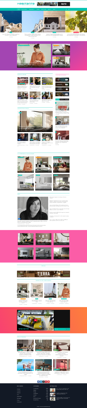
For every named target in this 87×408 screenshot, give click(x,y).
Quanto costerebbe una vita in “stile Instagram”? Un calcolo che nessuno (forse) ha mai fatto (35, 87)
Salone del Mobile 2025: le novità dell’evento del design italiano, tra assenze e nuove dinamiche (61, 127)
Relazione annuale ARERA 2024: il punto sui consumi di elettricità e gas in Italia (59, 213)
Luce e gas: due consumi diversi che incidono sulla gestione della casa (23, 301)
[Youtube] (48, 382)
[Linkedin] (41, 382)
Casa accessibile (20, 45)
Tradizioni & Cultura (21, 83)
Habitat (32, 83)
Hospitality (76, 32)
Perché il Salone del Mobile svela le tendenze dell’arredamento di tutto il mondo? (61, 354)
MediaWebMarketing (47, 406)
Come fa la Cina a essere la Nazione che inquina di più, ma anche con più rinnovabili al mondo (47, 87)
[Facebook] (38, 382)
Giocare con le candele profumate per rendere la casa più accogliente (47, 143)
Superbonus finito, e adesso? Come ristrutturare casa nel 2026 (64, 301)
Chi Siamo (18, 389)
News (19, 139)
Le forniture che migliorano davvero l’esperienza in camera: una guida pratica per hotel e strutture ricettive (76, 35)
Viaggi (19, 369)
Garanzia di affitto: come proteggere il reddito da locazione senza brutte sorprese (50, 301)
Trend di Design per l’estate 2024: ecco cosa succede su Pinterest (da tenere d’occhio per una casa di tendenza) (22, 101)
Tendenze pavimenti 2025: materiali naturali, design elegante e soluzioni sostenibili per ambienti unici (43, 373)
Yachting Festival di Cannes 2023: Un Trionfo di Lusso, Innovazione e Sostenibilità (32, 35)
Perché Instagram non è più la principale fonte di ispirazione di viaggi (25, 373)
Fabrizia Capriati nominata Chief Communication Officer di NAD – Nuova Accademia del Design (32, 222)
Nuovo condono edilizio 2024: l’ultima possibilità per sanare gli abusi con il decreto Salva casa (59, 220)
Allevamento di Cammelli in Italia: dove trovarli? (46, 101)
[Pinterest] (46, 382)
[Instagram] (43, 382)
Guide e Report (19, 396)
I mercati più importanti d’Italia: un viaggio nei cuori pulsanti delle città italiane (22, 86)
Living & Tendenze (38, 369)
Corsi (18, 394)
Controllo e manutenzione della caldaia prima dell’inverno (36, 301)
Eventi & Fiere (11, 32)
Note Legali (19, 398)
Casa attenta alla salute (58, 157)
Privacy (18, 400)
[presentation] (0, 24)
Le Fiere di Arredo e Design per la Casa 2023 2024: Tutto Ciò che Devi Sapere (54, 35)
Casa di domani (56, 45)
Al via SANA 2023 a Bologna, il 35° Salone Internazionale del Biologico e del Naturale (11, 35)
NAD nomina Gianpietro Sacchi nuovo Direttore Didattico (21, 143)
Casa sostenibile (26, 45)
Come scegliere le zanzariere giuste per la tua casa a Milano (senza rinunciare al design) (35, 143)
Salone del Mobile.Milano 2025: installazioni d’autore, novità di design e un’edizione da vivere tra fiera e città (62, 112)
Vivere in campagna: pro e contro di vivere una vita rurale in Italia (34, 101)
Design (20, 112)
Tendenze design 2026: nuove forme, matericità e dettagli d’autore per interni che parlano (43, 353)
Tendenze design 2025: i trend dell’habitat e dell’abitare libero (61, 372)
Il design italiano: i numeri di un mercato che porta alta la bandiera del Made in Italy (25, 353)
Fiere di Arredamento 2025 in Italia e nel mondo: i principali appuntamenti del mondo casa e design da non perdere (62, 142)
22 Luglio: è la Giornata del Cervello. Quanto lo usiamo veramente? (59, 216)
